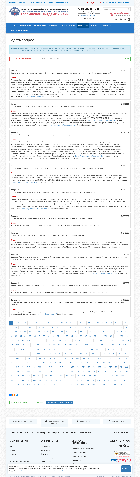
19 (84, 323)
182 (60, 354)
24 (107, 323)
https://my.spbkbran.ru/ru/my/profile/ (102, 120)
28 (125, 323)
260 (126, 367)
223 (44, 363)
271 (67, 371)
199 (33, 358)
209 (88, 358)
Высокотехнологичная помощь (57, 3)
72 (90, 332)
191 (108, 354)
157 (43, 349)
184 (70, 354)
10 (44, 323)
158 (49, 349)
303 (122, 376)
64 (53, 332)
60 (34, 332)
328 (23, 385)
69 (76, 332)
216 (126, 358)
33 (30, 327)
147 (108, 345)
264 (28, 371)
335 (60, 385)
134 (38, 345)
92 (62, 336)
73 (94, 332)
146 (102, 345)
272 (72, 371)
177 (33, 354)
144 (91, 345)
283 (12, 376)
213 (110, 358)
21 (93, 323)
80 (126, 332)
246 (50, 367)
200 (39, 358)
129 (12, 345)
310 (45, 380)
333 (50, 385)
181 (54, 354)
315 (71, 380)
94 (72, 336)
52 (117, 327)
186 (81, 354)
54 (126, 327)
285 (23, 376)
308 (34, 380)
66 (62, 332)
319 (93, 380)
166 (92, 349)
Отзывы (73, 433)
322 (109, 380)
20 (89, 323)
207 (77, 358)
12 (53, 323)
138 (59, 345)
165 (86, 349)
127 (122, 340)
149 (119, 345)
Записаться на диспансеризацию (60, 402)
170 (113, 349)
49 (103, 327)
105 (127, 336)
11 (49, 323)
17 (75, 323)
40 (62, 327)
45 (85, 327)
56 (16, 332)
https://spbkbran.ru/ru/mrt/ (47, 314)
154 (27, 349)
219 (22, 363)
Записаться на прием (19, 402)
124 (106, 340)
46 (89, 327)
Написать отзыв (110, 3)
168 (102, 349)
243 (34, 367)
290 (50, 376)
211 (99, 358)
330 (33, 385)
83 (21, 336)
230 (82, 363)
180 (49, 354)
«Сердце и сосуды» (79, 456)
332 (44, 385)
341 (93, 385)
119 (80, 340)
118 (75, 340)
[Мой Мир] (17, 395)
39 (57, 327)
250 (72, 367)
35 (39, 327)
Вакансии (12, 454)
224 (49, 363)
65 (57, 332)
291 (56, 376)
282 (126, 371)
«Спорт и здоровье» (79, 452)
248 (61, 367)
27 (120, 323)
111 (39, 340)
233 (98, 363)
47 (94, 327)
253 (88, 367)
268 (50, 371)
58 (25, 332)
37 (48, 327)
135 (43, 345)
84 (25, 336)
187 (87, 354)
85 (30, 336)
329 (28, 385)
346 (120, 385)
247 (56, 367)
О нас (11, 446)
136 (49, 345)
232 (92, 363)
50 (108, 327)
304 (12, 380)
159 (54, 349)
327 (17, 385)
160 (59, 349)
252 (83, 367)
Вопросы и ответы (60, 433)
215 (120, 358)
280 (115, 371)
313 (61, 380)
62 (44, 332)
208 (83, 358)
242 (28, 367)
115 (59, 340)
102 (110, 336)
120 (85, 340)
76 (108, 332)
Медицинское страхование (19, 462)
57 (21, 332)
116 (64, 340)
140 (70, 345)
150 (124, 345)
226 (60, 363)
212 (104, 358)
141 (75, 345)
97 (86, 336)
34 (34, 327)
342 (98, 385)
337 (71, 385)
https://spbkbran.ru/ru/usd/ (33, 96)
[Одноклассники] (13, 395)
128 (128, 340)
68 (71, 332)
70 (81, 332)
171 (119, 349)
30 (16, 327)
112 (44, 340)
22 (98, 323)
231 (87, 363)
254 (94, 367)
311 (50, 380)
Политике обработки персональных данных (69, 471)
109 (28, 340)
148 (113, 345)
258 (115, 367)
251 (78, 367)
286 (28, 376)
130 (17, 345)
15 (66, 323)
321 (103, 380)
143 (86, 345)
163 (75, 349)
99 (95, 336)
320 (98, 380)
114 (54, 340)
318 (87, 380)
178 (38, 354)
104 (121, 336)
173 (12, 354)
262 (17, 371)
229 (76, 363)
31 (21, 327)
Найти (127, 59)
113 (49, 340)
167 (97, 349)
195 (12, 358)
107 (17, 340)
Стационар (44, 454)
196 (17, 358)
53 (121, 327)
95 (76, 336)
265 (34, 371)
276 (93, 371)
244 (39, 367)
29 (12, 327)
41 (66, 327)
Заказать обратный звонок (89, 16)
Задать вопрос (125, 3)
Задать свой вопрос (23, 59)
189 (97, 354)
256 (105, 367)
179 (43, 354)
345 (115, 385)
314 (66, 380)
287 (34, 376)
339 (82, 385)
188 (92, 354)
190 (103, 354)
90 (53, 336)
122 (96, 340)
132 (28, 345)
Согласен (125, 469)
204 (61, 358)
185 (76, 354)
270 (61, 371)
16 (71, 323)
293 (67, 376)
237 (119, 363)
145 (97, 345)
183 (65, 354)
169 (108, 349)
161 (65, 349)
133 (33, 345)
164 (81, 349)
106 (12, 340)
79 (121, 332)
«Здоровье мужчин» (79, 460)
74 (99, 332)
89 (49, 336)
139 (65, 345)
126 (117, 340)
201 (44, 358)
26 (116, 323)
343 (104, 385)
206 (72, 358)
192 (114, 354)
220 (28, 363)
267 (45, 371)
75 (103, 332)
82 (16, 336)
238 (125, 363)
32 (25, 327)
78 (117, 332)
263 (23, 371)
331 (39, 385)
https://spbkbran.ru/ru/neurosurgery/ (62, 125)
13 (57, 323)
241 (23, 367)
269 (56, 371)
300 (106, 376)
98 (90, 336)
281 (121, 371)
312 (55, 380)
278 (104, 371)
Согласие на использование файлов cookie (36, 471)
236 (114, 363)
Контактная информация (18, 458)
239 (12, 367)
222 (38, 363)
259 (121, 367)
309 (39, 380)
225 (55, 363)
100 (100, 336)
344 (109, 385)
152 (17, 349)
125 (112, 340)
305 (17, 380)
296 (83, 376)
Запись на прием (36, 3)
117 (70, 340)
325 (125, 380)
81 (11, 336)
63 (48, 332)
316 (77, 380)
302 (117, 376)
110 (33, 340)
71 (85, 332)
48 (99, 327)
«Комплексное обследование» (83, 448)
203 (55, 358)
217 (12, 363)
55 (11, 332)
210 (94, 358)
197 (23, 358)
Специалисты (106, 25)
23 (102, 323)
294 (72, 376)
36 (43, 327)
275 (88, 371)
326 (12, 385)
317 (82, 380)
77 (112, 332)
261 (12, 371)
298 (94, 376)
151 (12, 349)
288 (39, 376)
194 (124, 354)
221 (33, 363)
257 (110, 367)
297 (89, 376)
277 (99, 371)
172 (124, 349)
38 (52, 327)
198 (28, 358)
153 (22, 349)
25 (111, 323)
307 (28, 380)
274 (83, 371)
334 (55, 385)
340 (88, 385)
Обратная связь (85, 433)
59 (30, 332)
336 (66, 385)
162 (70, 349)
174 (17, 354)
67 (67, 332)
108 (23, 340)
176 (27, 354)
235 (109, 363)
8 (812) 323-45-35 (123, 433)
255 (99, 367)
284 (17, 376)
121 (91, 340)
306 (23, 380)
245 (45, 367)
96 (81, 336)
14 (62, 323)
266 (39, 371)
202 (50, 358)
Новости (12, 450)
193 (119, 354)
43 (75, 327)
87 (39, 336)
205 (66, 358)
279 (110, 371)
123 (101, 340)
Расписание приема (18, 3)
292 (61, 376)
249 (67, 367)
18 (80, 323)
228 (71, 363)
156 (38, 349)
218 (17, 363)
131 (22, 345)
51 (112, 327)
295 (78, 376)
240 (17, 367)
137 (54, 345)
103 (116, 336)
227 (65, 363)
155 (33, 349)
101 (105, 336)
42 (71, 327)
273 (77, 371)
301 (111, 376)
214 (115, 358)
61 (39, 332)
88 (44, 336)
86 (35, 336)
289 (45, 376)
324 (119, 380)
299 (100, 376)
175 (22, 354)
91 (58, 336)
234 (103, 363)
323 (114, 380)
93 (67, 336)
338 (77, 385)
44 (80, 327)
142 (81, 345)
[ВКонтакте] (10, 395)
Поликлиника (45, 450)
